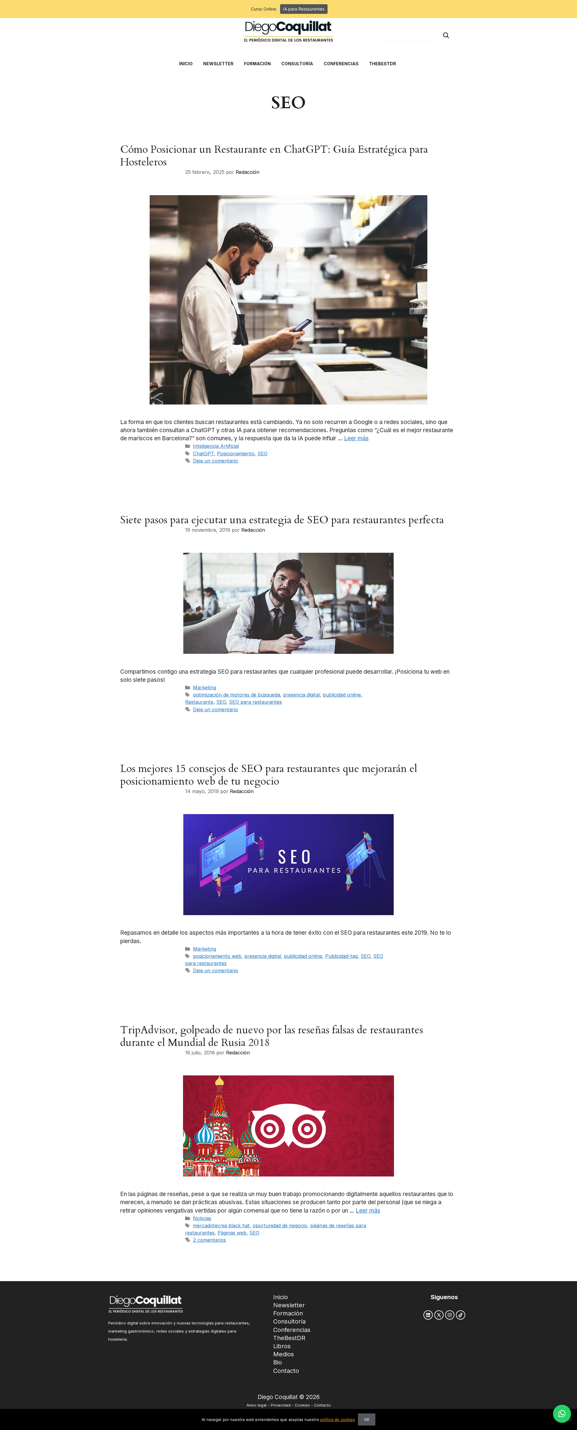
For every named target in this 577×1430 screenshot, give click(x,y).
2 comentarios (209, 1240)
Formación (288, 1313)
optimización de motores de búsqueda (236, 695)
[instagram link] (449, 1315)
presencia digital (301, 695)
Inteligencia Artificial (216, 446)
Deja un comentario (215, 461)
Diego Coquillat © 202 (287, 1397)
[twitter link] (439, 1315)
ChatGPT (203, 454)
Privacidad (281, 1405)
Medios (283, 1354)
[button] (562, 1414)
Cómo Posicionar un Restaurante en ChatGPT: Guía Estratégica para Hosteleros (274, 155)
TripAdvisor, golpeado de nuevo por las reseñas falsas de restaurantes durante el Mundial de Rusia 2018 (271, 1036)
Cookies (302, 1405)
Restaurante (199, 702)
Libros (282, 1346)
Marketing (204, 687)
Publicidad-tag (341, 956)
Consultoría (289, 1321)
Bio (277, 1362)
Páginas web (232, 1233)
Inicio (280, 1297)
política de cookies (337, 1419)
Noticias (202, 1218)
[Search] (446, 35)
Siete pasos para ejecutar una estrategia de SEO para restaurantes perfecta (282, 520)
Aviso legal (256, 1405)
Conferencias (291, 1329)
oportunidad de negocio (280, 1225)
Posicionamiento (236, 454)
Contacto (286, 1370)
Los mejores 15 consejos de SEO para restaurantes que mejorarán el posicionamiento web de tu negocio (268, 775)
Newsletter (289, 1305)
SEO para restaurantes (255, 702)
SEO (262, 454)
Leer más (356, 438)
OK (366, 1419)
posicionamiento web (217, 956)
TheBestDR (289, 1338)
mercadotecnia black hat (221, 1225)
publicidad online (342, 695)
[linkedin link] (428, 1315)
